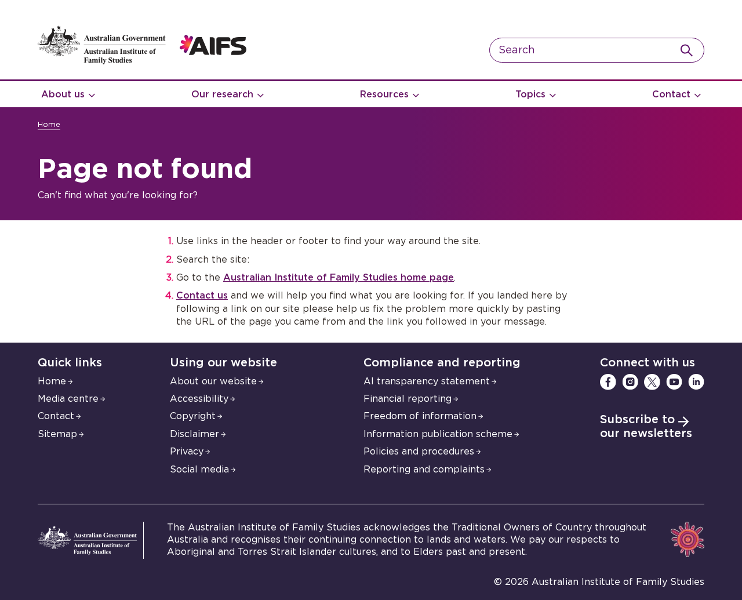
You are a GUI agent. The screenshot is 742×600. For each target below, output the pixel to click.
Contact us (202, 295)
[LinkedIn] (696, 382)
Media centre (68, 398)
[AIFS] (142, 61)
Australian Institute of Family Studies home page (338, 277)
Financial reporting (407, 398)
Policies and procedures (418, 451)
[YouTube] (674, 382)
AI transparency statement (426, 381)
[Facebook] (608, 382)
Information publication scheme (437, 434)
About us (63, 94)
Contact (671, 94)
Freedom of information (420, 416)
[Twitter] (652, 382)
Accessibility (199, 398)
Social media (199, 469)
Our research (222, 94)
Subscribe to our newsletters (646, 426)
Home (49, 125)
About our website (213, 381)
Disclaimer (194, 434)
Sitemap (57, 434)
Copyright (193, 416)
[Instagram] (630, 382)
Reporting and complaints (424, 469)
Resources (384, 94)
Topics (530, 94)
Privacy (186, 451)
